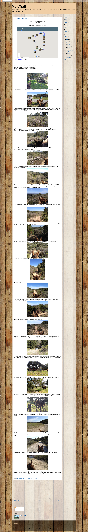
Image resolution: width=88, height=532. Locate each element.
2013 (66, 36)
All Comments (18, 510)
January (68, 57)
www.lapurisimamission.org (20, 69)
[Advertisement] (37, 490)
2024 (66, 17)
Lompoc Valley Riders (30, 478)
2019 (66, 26)
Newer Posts (17, 500)
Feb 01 (69, 55)
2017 (66, 29)
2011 (66, 59)
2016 (66, 31)
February (68, 42)
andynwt (48, 528)
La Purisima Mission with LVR (21, 18)
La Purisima (19, 478)
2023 (66, 19)
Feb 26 (69, 44)
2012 (66, 37)
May (67, 39)
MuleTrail (19, 6)
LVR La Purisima (19, 59)
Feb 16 (69, 53)
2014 (66, 34)
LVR (36, 478)
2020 (66, 24)
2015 (66, 32)
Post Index (16, 523)
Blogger (57, 528)
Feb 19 (69, 47)
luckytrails (23, 515)
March (67, 41)
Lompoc (24, 478)
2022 (66, 21)
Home (38, 500)
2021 (66, 22)
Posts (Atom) (22, 503)
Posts (17, 507)
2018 (66, 27)
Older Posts (58, 500)
